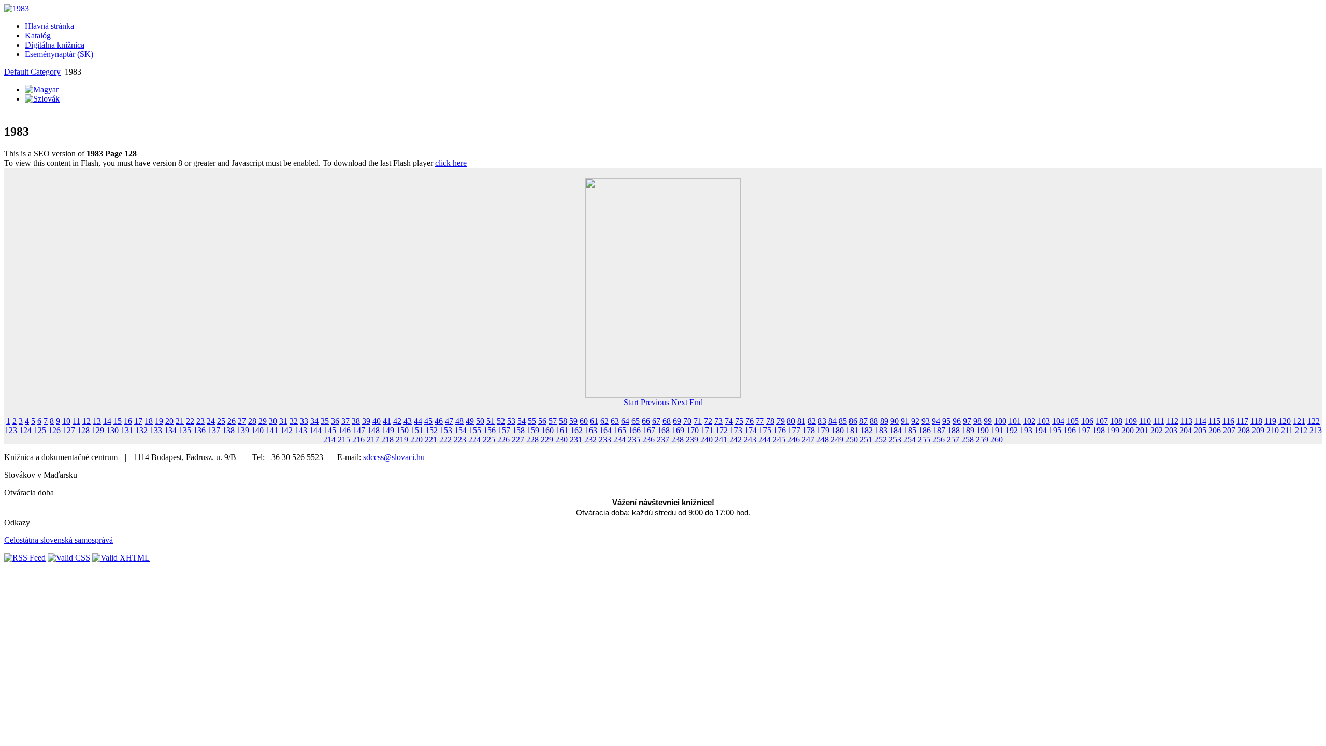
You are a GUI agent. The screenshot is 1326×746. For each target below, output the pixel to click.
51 (490, 421)
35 (325, 421)
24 (211, 421)
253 (895, 439)
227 (518, 439)
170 (692, 430)
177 (794, 430)
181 (852, 430)
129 (98, 430)
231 (576, 439)
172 (721, 430)
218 (387, 439)
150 (402, 430)
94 (936, 421)
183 (881, 430)
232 (590, 439)
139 (243, 430)
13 (97, 421)
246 (793, 439)
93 (925, 421)
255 (924, 439)
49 (470, 421)
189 (968, 430)
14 (107, 421)
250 (851, 439)
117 (1242, 421)
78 (770, 421)
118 (1256, 421)
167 (649, 430)
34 (314, 421)
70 (687, 421)
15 (117, 421)
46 (439, 421)
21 (180, 421)
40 (376, 421)
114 (1200, 421)
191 (997, 430)
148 (373, 430)
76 (749, 421)
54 (521, 421)
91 (905, 421)
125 (40, 430)
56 (542, 421)
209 (1258, 430)
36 (335, 421)
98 (977, 421)
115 (1214, 421)
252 (880, 439)
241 (721, 439)
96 (957, 421)
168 (663, 430)
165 (620, 430)
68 (666, 421)
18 (149, 421)
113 (1186, 421)
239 (692, 439)
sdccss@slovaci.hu (394, 457)
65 (635, 421)
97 (967, 421)
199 (1113, 430)
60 (584, 421)
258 (967, 439)
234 (619, 439)
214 (329, 439)
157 (504, 430)
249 (837, 439)
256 (938, 439)
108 (1116, 421)
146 (344, 430)
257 (953, 439)
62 (604, 421)
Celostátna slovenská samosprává (58, 540)
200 (1127, 430)
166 (634, 430)
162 (576, 430)
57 (553, 421)
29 (262, 421)
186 (924, 430)
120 (1284, 421)
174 (750, 430)
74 (729, 421)
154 (460, 430)
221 (431, 439)
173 (736, 430)
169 (678, 430)
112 (1172, 421)
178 (808, 430)
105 (1072, 421)
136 (199, 430)
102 (1029, 421)
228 (532, 439)
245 (779, 439)
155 (475, 430)
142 (286, 430)
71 (698, 421)
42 (397, 421)
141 (272, 430)
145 (330, 430)
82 (812, 421)
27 (242, 421)
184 (895, 430)
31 (283, 421)
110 (1145, 421)
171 (707, 430)
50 (480, 421)
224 (474, 439)
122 (1313, 421)
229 (547, 439)
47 (449, 421)
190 (982, 430)
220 (416, 439)
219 (402, 439)
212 (1301, 430)
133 (156, 430)
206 (1214, 430)
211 (1287, 430)
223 (460, 439)
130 (112, 430)
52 (501, 421)
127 (69, 430)
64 (625, 421)
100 (1000, 421)
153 (446, 430)
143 (301, 430)
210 (1272, 430)
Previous (655, 402)
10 (66, 421)
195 (1055, 430)
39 (366, 421)
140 (257, 430)
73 (718, 421)
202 (1156, 430)
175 (765, 430)
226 (503, 439)
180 (837, 430)
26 (231, 421)
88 (874, 421)
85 (843, 421)
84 (832, 421)
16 (128, 421)
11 (76, 421)
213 (1315, 430)
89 (884, 421)
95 (946, 421)
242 (735, 439)
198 (1098, 430)
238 (677, 439)
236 (648, 439)
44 (418, 421)
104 (1058, 421)
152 (431, 430)
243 (750, 439)
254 (909, 439)
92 (915, 421)
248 (822, 439)
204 (1185, 430)
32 (294, 421)
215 (344, 439)
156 (489, 430)
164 (605, 430)
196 (1069, 430)
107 (1102, 421)
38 (356, 421)
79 (780, 421)
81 (801, 421)
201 (1142, 430)
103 (1043, 421)
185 (910, 430)
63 (615, 421)
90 (894, 421)
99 (988, 421)
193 (1026, 430)
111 (1158, 421)
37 (345, 421)
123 (11, 430)
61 (594, 421)
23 (200, 421)
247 (808, 439)
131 (127, 430)
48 (459, 421)
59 (573, 421)
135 (185, 430)
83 (822, 421)
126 (54, 430)
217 (373, 439)
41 (387, 421)
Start (631, 402)
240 (706, 439)
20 (169, 421)
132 (141, 430)
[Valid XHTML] (121, 557)
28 (252, 421)
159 (533, 430)
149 (388, 430)
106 (1087, 421)
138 (228, 430)
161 (562, 430)
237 (663, 439)
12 (86, 421)
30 (273, 421)
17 (138, 421)
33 (304, 421)
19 (159, 421)
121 (1299, 421)
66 (646, 421)
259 (982, 439)
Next (679, 402)
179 (823, 430)
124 (25, 430)
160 (547, 430)
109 (1131, 421)
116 (1228, 421)
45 (428, 421)
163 (591, 430)
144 (315, 430)
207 (1229, 430)
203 (1171, 430)
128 (83, 430)
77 (760, 421)
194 (1040, 430)
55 (532, 421)
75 (739, 421)
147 (359, 430)
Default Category (32, 71)
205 (1200, 430)
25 (221, 421)
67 (656, 421)
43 (407, 421)
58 (563, 421)
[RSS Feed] (25, 557)
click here (451, 163)
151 (417, 430)
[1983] (16, 8)
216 (358, 439)
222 (445, 439)
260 (996, 439)
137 (214, 430)
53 (511, 421)
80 (791, 421)
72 (708, 421)
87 (863, 421)
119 (1270, 421)
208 (1243, 430)
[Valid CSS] (69, 557)
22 (190, 421)
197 (1084, 430)
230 (561, 439)
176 (779, 430)
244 (764, 439)
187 (939, 430)
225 (489, 439)
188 (953, 430)
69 (677, 421)
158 (518, 430)
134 (170, 430)
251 (866, 439)
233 (605, 439)
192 (1011, 430)
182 (866, 430)
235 (634, 439)
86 (853, 421)
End (696, 402)
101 (1014, 421)
